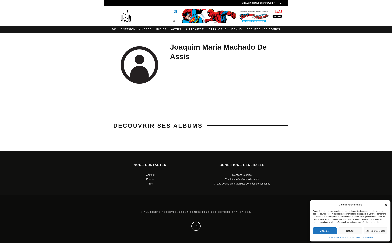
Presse (150, 179)
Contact (150, 175)
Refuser (350, 231)
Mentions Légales (242, 175)
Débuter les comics (263, 29)
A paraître (195, 29)
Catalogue (218, 29)
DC (114, 29)
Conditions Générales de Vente (242, 179)
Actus (176, 29)
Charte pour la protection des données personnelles (351, 237)
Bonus (236, 29)
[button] (385, 204)
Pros (150, 183)
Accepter (324, 231)
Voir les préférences (375, 231)
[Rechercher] (281, 3)
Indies (161, 29)
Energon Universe (136, 29)
